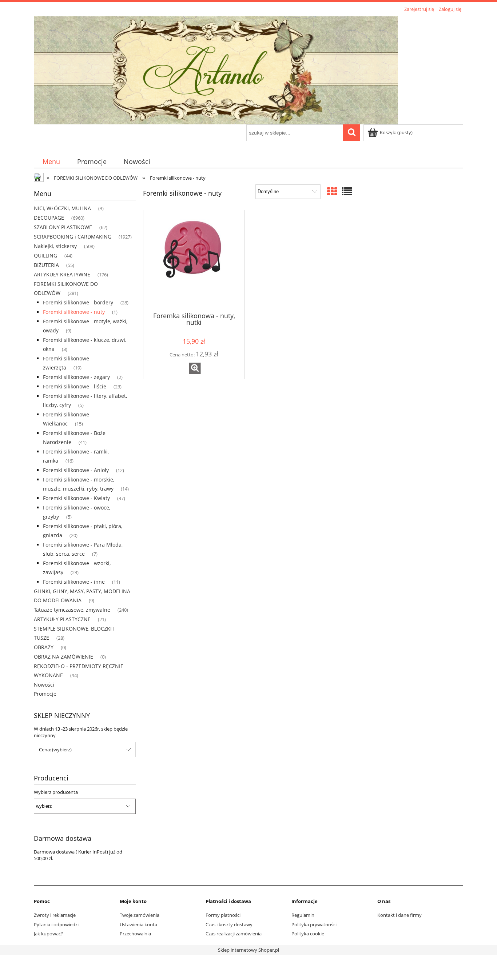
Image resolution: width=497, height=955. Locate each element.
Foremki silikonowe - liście (74, 386)
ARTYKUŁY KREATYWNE (62, 274)
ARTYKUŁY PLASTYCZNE (62, 619)
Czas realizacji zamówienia (234, 933)
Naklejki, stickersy (55, 246)
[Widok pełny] (347, 191)
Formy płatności (223, 915)
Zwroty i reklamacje (55, 915)
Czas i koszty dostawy (229, 924)
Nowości (44, 684)
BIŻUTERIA (46, 264)
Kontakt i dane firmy (399, 915)
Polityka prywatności (314, 924)
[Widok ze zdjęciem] (332, 191)
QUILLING (45, 255)
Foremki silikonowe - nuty (74, 311)
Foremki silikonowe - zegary (76, 376)
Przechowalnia (135, 933)
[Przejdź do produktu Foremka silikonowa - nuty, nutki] (194, 260)
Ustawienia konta (138, 924)
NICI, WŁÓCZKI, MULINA (62, 208)
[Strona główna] (216, 69)
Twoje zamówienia (139, 915)
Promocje (45, 693)
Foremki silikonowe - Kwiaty (76, 498)
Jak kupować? (48, 933)
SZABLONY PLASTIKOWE (63, 227)
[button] (195, 368)
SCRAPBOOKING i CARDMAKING (72, 236)
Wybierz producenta (56, 792)
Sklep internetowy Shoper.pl (248, 950)
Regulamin (302, 915)
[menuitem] (51, 161)
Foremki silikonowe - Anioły (76, 470)
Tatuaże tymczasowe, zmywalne (72, 609)
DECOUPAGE (49, 217)
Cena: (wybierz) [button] (55, 749)
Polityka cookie (307, 933)
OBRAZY (43, 647)
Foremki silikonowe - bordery (78, 302)
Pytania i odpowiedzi (56, 924)
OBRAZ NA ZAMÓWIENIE (63, 656)
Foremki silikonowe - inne (74, 581)
